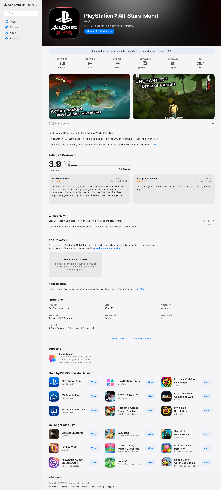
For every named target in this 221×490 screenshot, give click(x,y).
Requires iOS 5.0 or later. (61, 318)
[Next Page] (217, 92)
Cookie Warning (97, 487)
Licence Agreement (141, 338)
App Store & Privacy (79, 487)
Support (110, 487)
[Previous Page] (45, 92)
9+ (162, 318)
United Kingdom (55, 477)
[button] (21, 21)
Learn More (139, 289)
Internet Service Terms (58, 487)
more (155, 144)
